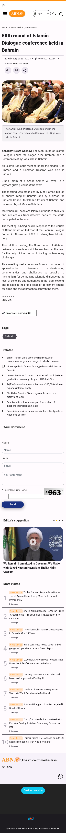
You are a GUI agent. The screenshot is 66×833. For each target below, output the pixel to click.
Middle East (31, 27)
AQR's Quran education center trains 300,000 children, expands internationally (35, 386)
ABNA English (20, 13)
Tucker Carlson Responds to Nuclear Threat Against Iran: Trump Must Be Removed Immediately (35, 596)
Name (5, 442)
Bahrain (9, 336)
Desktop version (33, 790)
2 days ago (13, 604)
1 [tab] (53, 520)
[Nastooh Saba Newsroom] (33, 818)
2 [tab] (56, 520)
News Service (17, 27)
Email (5, 458)
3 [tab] (59, 520)
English (39, 14)
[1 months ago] (33, 544)
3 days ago (13, 653)
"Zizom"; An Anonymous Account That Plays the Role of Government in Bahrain (36, 661)
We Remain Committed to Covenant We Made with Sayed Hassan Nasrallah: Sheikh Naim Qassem (31, 567)
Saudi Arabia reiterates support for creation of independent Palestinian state (31, 404)
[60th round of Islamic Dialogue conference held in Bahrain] (33, 101)
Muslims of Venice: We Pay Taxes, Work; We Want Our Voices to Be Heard (33, 691)
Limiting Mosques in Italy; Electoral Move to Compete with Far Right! (34, 676)
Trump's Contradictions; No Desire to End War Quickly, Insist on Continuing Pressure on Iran (35, 723)
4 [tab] (62, 520)
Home (4, 27)
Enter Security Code (14, 490)
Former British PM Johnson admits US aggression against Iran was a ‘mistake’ (36, 740)
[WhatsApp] (60, 776)
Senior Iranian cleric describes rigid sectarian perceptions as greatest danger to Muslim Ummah (33, 359)
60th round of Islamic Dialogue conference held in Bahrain (32, 43)
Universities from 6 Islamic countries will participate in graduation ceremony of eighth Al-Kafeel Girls (35, 377)
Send (13, 504)
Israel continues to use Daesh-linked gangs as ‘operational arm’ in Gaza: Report (35, 646)
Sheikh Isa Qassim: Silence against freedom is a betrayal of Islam (31, 395)
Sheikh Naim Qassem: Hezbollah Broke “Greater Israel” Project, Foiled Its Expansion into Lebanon (36, 615)
